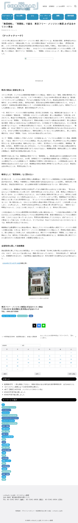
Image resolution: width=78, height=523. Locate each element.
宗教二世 (5, 434)
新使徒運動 (5, 445)
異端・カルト (6, 461)
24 (17, 366)
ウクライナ (5, 413)
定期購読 (51, 6)
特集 (31, 316)
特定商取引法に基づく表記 (43, 511)
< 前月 (5, 374)
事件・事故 (5, 426)
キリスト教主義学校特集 (9, 415)
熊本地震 (71, 15)
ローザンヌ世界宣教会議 (9, 423)
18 (28, 362)
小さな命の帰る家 (7, 437)
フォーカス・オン (7, 16)
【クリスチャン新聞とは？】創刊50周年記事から (21, 387)
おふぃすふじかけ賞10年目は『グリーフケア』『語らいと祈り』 (56, 336)
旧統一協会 (5, 447)
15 (71, 359)
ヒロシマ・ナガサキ (8, 421)
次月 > (37, 374)
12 (39, 359)
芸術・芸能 (5, 474)
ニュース (15, 30)
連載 (58, 15)
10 (17, 359)
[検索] (75, 6)
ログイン (69, 6)
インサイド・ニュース (8, 407)
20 (49, 362)
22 (71, 362)
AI (3, 405)
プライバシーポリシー (28, 511)
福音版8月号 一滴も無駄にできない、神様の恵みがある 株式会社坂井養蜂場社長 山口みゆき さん (39, 384)
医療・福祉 (5, 431)
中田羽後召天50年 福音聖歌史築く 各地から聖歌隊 (20, 336)
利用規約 (18, 511)
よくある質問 (60, 6)
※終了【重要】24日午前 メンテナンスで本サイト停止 (23, 389)
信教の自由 (5, 429)
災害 (3, 455)
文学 (3, 442)
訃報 (3, 477)
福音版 (45, 6)
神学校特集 (5, 466)
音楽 (3, 479)
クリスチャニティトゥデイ (10, 418)
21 (60, 362)
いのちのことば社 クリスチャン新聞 (41, 520)
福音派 (4, 469)
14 (60, 359)
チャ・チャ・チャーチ (45, 16)
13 (49, 359)
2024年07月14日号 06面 (11, 263)
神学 (3, 463)
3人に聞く (20, 15)
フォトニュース (22, 316)
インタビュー (6, 410)
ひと (32, 15)
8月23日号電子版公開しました (14, 392)
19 (39, 362)
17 (17, 362)
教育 (3, 439)
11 (28, 359)
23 (7, 366)
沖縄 (3, 453)
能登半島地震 (6, 471)
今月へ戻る (72, 374)
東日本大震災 (6, 450)
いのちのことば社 (57, 511)
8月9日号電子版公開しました (14, 394)
